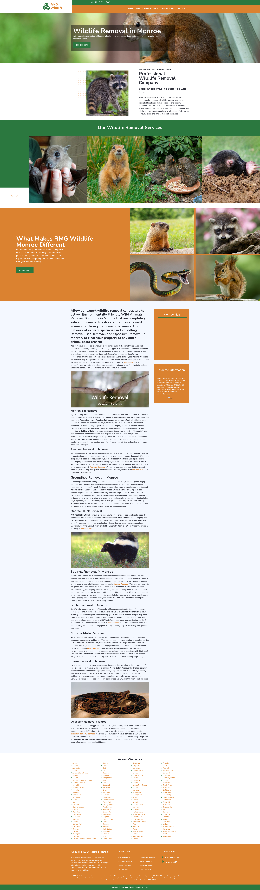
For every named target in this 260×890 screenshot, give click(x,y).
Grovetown (106, 824)
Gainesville (107, 809)
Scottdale (166, 775)
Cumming (76, 836)
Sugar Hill (166, 802)
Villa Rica (166, 822)
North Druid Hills (139, 814)
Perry (135, 824)
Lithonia (136, 778)
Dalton (105, 768)
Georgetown (107, 814)
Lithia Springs (138, 775)
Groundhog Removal (147, 857)
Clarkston (76, 822)
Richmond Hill (138, 836)
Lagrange (136, 768)
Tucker (165, 812)
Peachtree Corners (139, 822)
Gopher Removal (124, 866)
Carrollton (76, 812)
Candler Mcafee (78, 807)
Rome (165, 765)
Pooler (135, 829)
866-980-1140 (102, 2)
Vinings (165, 824)
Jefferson (106, 834)
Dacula (105, 763)
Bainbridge (76, 785)
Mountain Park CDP (140, 804)
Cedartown (76, 817)
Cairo (74, 802)
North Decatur (138, 812)
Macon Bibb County (140, 785)
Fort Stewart (107, 807)
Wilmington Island (169, 831)
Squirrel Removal (146, 866)
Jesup (105, 836)
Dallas (105, 765)
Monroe (135, 800)
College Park (77, 824)
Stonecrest (167, 800)
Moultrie (136, 802)
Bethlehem (76, 790)
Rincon (135, 839)
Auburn (75, 778)
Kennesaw (136, 763)
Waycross (166, 829)
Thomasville (167, 807)
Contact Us (181, 8)
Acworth (75, 763)
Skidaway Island (169, 778)
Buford (75, 800)
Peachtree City (138, 819)
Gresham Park (108, 819)
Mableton (136, 783)
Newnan (136, 807)
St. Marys (166, 787)
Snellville (166, 783)
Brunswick (76, 797)
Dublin (105, 780)
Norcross (136, 809)
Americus (76, 770)
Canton (75, 809)
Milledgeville (137, 795)
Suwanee (166, 804)
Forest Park (107, 802)
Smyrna (165, 780)
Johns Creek (107, 839)
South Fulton (167, 785)
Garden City (107, 812)
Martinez (136, 790)
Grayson (106, 817)
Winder (165, 834)
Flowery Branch (108, 800)
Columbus (76, 826)
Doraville (106, 773)
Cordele (75, 831)
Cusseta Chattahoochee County (84, 839)
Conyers (76, 829)
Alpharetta (76, 768)
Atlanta (75, 775)
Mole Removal (145, 870)
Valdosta (166, 817)
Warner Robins (168, 826)
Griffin (105, 822)
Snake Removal (124, 857)
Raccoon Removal (125, 862)
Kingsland (136, 765)
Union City (167, 814)
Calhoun (76, 804)
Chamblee (76, 819)
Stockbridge (167, 795)
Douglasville (107, 778)
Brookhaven (77, 795)
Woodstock (167, 836)
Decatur (105, 770)
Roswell (166, 768)
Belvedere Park (78, 787)
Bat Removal (123, 870)
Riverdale (166, 763)
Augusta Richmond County (82, 780)
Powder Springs (138, 831)
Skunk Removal (146, 862)
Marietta (136, 787)
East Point (106, 787)
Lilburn (135, 773)
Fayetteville (107, 797)
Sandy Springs (168, 770)
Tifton (165, 809)
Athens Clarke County (80, 773)
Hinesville (106, 826)
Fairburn (106, 795)
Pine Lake (136, 826)
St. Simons (167, 790)
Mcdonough (137, 792)
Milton (135, 797)
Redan (135, 834)
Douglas (106, 775)
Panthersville (137, 817)
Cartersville (77, 814)
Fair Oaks (106, 792)
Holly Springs (107, 829)
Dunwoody (106, 785)
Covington (76, 834)
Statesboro (167, 792)
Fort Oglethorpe (108, 804)
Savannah (166, 773)
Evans (105, 790)
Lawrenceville (138, 770)
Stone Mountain (168, 797)
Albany (75, 765)
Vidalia (165, 819)
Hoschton (106, 831)
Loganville (136, 780)
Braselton (76, 792)
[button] (12, 195)
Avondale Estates (79, 783)
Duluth (105, 783)
